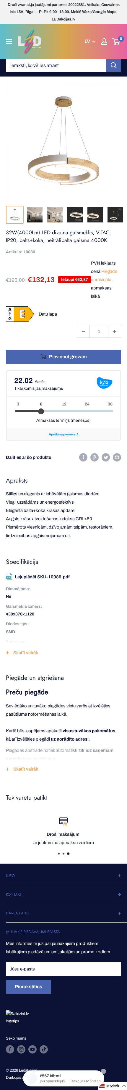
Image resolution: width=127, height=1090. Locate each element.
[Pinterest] (94, 457)
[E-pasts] (117, 457)
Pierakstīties (28, 986)
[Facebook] (83, 457)
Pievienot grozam (68, 356)
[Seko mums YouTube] (32, 1049)
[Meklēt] (113, 65)
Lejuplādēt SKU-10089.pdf (42, 577)
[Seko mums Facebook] (10, 1049)
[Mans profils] (104, 41)
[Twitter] (106, 457)
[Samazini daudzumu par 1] (83, 331)
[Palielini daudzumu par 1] (114, 331)
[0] (116, 41)
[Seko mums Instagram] (21, 1049)
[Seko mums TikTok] (44, 1049)
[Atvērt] (9, 41)
